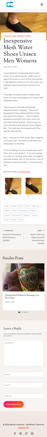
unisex (13, 220)
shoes (34, 215)
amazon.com (24, 172)
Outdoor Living (9, 36)
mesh (33, 210)
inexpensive (23, 210)
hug (14, 210)
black (14, 206)
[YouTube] (20, 433)
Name (7, 374)
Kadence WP (23, 428)
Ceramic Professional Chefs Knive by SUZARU (12, 235)
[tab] (19, 312)
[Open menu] (41, 4)
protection (17, 215)
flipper (7, 210)
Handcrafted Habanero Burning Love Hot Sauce (22, 297)
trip (6, 220)
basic (6, 206)
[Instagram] (32, 433)
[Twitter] (26, 433)
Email (7, 385)
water (21, 220)
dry (21, 206)
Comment (9, 343)
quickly (27, 215)
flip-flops (35, 206)
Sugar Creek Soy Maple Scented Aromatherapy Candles (37, 237)
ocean (7, 215)
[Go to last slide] (6, 287)
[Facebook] (14, 433)
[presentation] (23, 277)
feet (27, 206)
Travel (28, 36)
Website (8, 396)
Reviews (20, 36)
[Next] (41, 287)
